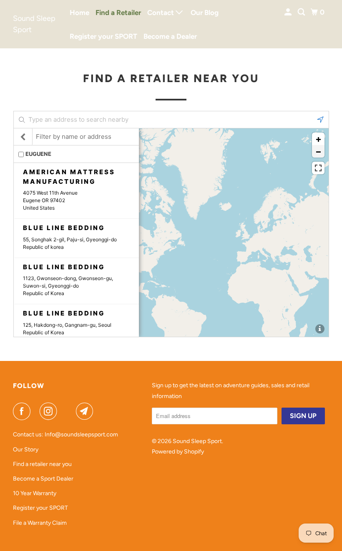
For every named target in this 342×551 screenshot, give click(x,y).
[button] (320, 119)
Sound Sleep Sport (34, 24)
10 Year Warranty (34, 493)
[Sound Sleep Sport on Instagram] (50, 411)
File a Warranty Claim (40, 522)
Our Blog (205, 12)
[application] (171, 232)
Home (79, 12)
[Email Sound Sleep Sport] (86, 411)
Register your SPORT (103, 36)
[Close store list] (23, 136)
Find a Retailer (118, 12)
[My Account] (288, 12)
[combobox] (171, 119)
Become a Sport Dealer (43, 478)
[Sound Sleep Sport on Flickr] (68, 411)
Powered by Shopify (178, 451)
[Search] (302, 12)
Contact (161, 12)
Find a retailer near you (42, 464)
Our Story (25, 449)
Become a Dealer (170, 36)
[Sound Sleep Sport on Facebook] (23, 411)
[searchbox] (171, 119)
